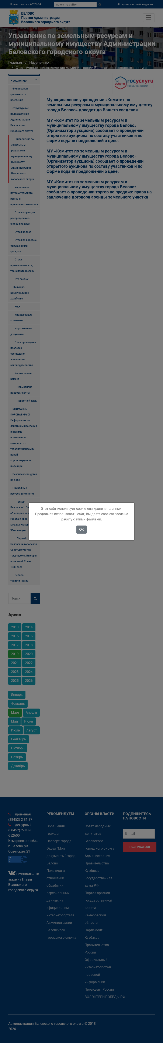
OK (81, 529)
